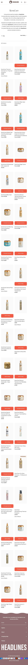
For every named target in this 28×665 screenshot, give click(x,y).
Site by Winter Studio (14, 660)
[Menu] (2, 2)
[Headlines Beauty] (14, 2)
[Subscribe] (25, 623)
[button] (21, 2)
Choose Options (20, 65)
